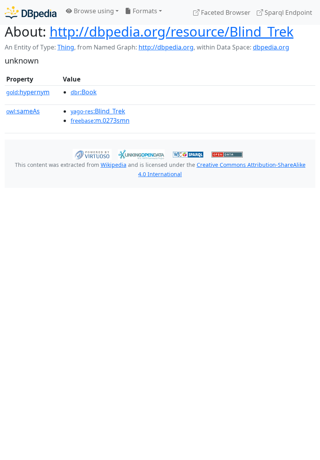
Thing (65, 47)
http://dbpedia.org (166, 47)
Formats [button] (144, 11)
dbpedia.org (271, 47)
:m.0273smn (100, 120)
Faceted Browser (225, 12)
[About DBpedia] (31, 12)
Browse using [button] (93, 11)
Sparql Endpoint (287, 12)
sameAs (23, 111)
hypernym (28, 92)
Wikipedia (113, 164)
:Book (84, 92)
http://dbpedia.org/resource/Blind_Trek (171, 31)
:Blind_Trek (98, 111)
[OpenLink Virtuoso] (92, 153)
